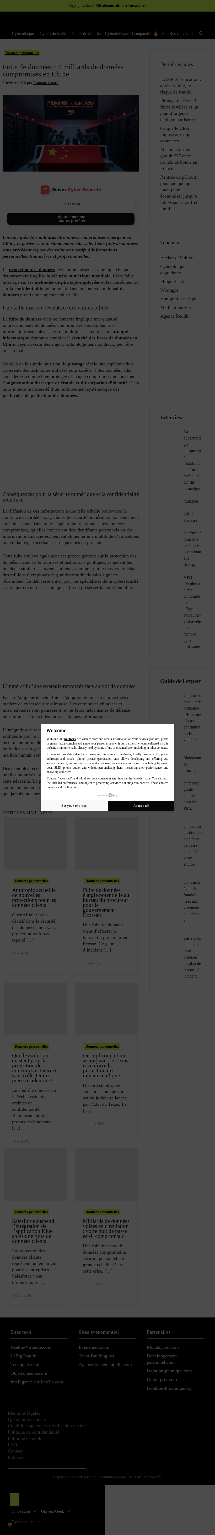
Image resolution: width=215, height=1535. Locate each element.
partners (70, 739)
